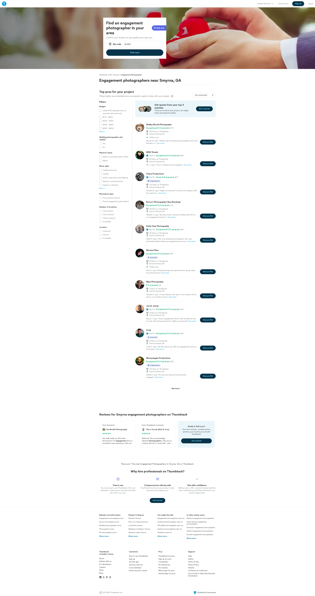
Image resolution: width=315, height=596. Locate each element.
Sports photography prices (109, 522)
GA (111, 75)
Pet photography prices (108, 532)
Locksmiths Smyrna (135, 525)
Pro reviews (163, 568)
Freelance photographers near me (170, 529)
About (101, 558)
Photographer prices (106, 529)
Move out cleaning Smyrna (138, 522)
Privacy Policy (193, 565)
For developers (105, 564)
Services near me (136, 565)
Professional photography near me (170, 522)
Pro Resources (164, 565)
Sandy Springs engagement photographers (197, 523)
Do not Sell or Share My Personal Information (201, 574)
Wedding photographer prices (110, 525)
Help (190, 556)
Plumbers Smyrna (134, 518)
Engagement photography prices (111, 518)
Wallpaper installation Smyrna (139, 529)
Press (101, 570)
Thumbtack (103, 75)
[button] (150, 155)
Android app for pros (166, 573)
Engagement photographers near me (171, 518)
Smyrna (116, 75)
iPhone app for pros (166, 571)
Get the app (134, 562)
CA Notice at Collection (197, 571)
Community (163, 562)
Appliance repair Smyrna (137, 532)
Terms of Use (193, 562)
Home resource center (138, 571)
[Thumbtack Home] (4, 3)
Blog (101, 573)
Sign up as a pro (165, 559)
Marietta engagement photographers (200, 518)
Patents (191, 568)
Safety (190, 559)
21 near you (159, 28)
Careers (102, 567)
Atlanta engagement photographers (200, 531)
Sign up (132, 559)
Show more (104, 536)
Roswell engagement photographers (200, 534)
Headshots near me (165, 532)
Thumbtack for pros (166, 556)
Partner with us (105, 561)
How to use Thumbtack (138, 556)
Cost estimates (135, 568)
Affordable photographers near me (170, 525)
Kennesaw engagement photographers (201, 527)
